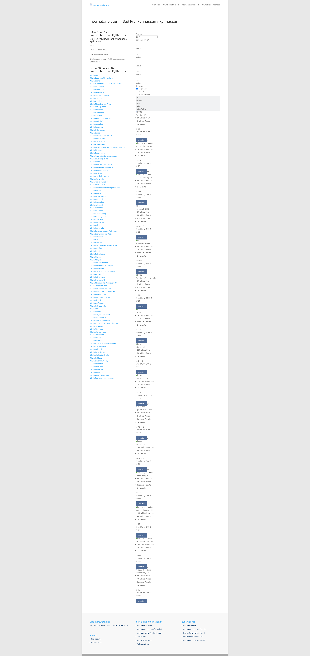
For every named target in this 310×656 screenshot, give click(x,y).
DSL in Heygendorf (97, 268)
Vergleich (156, 5)
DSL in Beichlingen (97, 254)
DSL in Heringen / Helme (99, 280)
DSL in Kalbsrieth (97, 242)
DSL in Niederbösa (97, 141)
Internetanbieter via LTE (193, 637)
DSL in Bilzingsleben (98, 107)
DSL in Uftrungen (97, 257)
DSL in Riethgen (96, 173)
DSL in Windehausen (98, 294)
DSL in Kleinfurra (96, 372)
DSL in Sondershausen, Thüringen (103, 231)
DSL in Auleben (96, 193)
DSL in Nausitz (95, 251)
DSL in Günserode (97, 86)
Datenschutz (96, 642)
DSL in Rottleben (96, 75)
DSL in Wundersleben (98, 332)
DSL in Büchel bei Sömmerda (101, 167)
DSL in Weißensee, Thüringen (101, 265)
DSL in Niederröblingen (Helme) (102, 271)
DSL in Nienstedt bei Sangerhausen (104, 323)
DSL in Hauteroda (97, 228)
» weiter (141, 140)
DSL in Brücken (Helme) (99, 159)
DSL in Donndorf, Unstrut (100, 297)
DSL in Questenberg (98, 213)
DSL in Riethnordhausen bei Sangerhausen (107, 147)
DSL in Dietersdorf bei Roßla (101, 289)
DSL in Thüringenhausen (100, 320)
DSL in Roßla (95, 162)
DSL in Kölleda (95, 312)
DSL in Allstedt (95, 300)
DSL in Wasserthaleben (99, 262)
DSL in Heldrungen (97, 130)
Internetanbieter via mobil (194, 633)
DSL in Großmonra (97, 303)
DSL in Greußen (96, 248)
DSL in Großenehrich (98, 317)
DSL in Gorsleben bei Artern (101, 135)
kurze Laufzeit (144, 94)
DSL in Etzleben (96, 150)
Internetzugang (189, 625)
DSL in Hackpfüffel (97, 121)
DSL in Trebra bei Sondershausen (103, 156)
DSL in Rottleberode (98, 306)
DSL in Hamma (95, 239)
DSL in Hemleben (97, 190)
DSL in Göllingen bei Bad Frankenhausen (106, 84)
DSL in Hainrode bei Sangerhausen (104, 245)
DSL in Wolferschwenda (99, 375)
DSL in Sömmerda (97, 335)
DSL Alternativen (169, 5)
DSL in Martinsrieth (97, 185)
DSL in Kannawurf (97, 127)
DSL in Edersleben (97, 202)
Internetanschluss (189, 5)
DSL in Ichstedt (96, 98)
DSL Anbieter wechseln (211, 5)
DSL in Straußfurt (97, 329)
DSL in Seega (95, 81)
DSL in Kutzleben (96, 363)
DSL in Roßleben (96, 358)
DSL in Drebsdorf (96, 208)
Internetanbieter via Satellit (194, 629)
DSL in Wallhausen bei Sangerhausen (105, 187)
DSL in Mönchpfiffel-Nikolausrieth (103, 283)
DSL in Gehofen (96, 225)
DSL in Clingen (95, 260)
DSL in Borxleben (96, 124)
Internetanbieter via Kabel (194, 640)
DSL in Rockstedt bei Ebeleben (102, 378)
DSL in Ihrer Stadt (144, 640)
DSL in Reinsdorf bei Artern (101, 164)
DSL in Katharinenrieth (99, 277)
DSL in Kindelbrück (97, 138)
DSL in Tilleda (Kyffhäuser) (100, 95)
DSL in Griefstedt (96, 199)
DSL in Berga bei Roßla (99, 170)
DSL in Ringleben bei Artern (101, 104)
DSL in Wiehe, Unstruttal (99, 355)
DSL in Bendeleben (97, 92)
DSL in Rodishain (96, 366)
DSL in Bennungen (97, 153)
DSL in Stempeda (96, 326)
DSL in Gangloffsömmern (100, 314)
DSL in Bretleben (96, 110)
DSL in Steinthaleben (98, 89)
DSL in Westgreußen (98, 274)
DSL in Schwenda (97, 337)
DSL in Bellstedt (96, 349)
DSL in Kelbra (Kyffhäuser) (100, 118)
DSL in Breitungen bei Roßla (101, 234)
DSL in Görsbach (96, 236)
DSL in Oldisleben (97, 101)
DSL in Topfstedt (96, 219)
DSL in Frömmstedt (97, 144)
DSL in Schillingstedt (98, 216)
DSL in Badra (95, 133)
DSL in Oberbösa (96, 115)
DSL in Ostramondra (98, 346)
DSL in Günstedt (96, 211)
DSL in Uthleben (96, 309)
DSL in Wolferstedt (97, 369)
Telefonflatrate (143, 644)
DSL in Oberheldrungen (99, 176)
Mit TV (141, 92)
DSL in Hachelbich (97, 112)
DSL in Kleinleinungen (99, 196)
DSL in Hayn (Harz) (97, 352)
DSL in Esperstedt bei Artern (101, 78)
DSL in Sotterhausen (98, 340)
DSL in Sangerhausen (98, 286)
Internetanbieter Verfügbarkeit (149, 629)
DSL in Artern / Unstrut (99, 182)
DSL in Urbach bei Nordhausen (102, 291)
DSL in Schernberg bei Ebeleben (103, 343)
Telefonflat (143, 89)
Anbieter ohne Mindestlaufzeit (149, 633)
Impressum (96, 639)
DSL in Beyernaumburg (99, 361)
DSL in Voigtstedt (96, 205)
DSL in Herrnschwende (99, 222)
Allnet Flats (141, 637)
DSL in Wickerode (97, 179)
